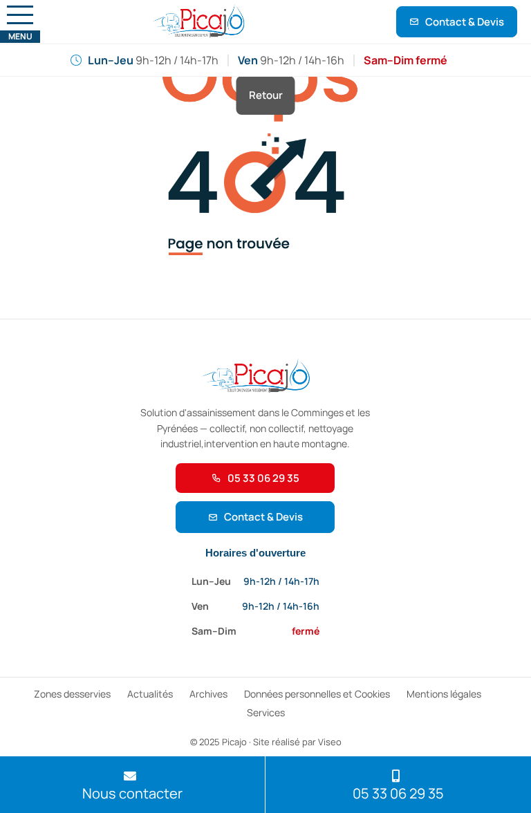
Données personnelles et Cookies (317, 694)
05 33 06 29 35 (263, 478)
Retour (266, 95)
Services (266, 713)
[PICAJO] (198, 22)
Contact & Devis (464, 21)
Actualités (150, 694)
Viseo (330, 742)
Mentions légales (444, 694)
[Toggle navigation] (20, 15)
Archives (208, 694)
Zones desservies (72, 694)
